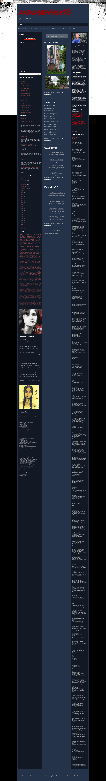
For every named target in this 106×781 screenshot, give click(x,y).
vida (29, 243)
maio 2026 (24, 184)
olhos (28, 283)
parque (23, 301)
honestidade (35, 262)
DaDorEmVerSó (45, 12)
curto (37, 291)
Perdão (24, 279)
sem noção (27, 304)
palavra (39, 252)
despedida (32, 257)
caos (33, 289)
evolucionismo (23, 250)
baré (33, 288)
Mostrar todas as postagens (58, 36)
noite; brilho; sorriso (36, 299)
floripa (32, 277)
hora (28, 296)
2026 (22, 178)
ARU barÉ (23, 81)
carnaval (35, 289)
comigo (35, 260)
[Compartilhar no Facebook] (49, 94)
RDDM (32, 271)
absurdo (28, 234)
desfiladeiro (31, 292)
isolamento (21, 298)
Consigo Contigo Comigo (26, 85)
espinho (20, 295)
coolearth (25, 291)
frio (33, 295)
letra (36, 298)
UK (28, 279)
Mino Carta (33, 285)
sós (40, 283)
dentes (28, 292)
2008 (22, 224)
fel (24, 277)
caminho (39, 279)
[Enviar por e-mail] (45, 94)
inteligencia (36, 277)
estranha (24, 295)
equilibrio (26, 262)
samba (40, 303)
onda (35, 269)
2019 (22, 202)
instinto (35, 297)
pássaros (21, 303)
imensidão (38, 257)
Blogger (53, 776)
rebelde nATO (24, 102)
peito (35, 301)
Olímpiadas (37, 285)
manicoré (39, 298)
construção (21, 291)
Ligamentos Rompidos (26, 93)
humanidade (22, 249)
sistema (20, 305)
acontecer (22, 237)
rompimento (34, 256)
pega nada (32, 283)
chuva (31, 290)
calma (30, 289)
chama (32, 260)
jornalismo (25, 298)
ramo (27, 303)
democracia (27, 280)
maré (22, 299)
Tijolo (40, 285)
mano (20, 299)
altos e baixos (28, 253)
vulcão (21, 236)
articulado (22, 240)
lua (29, 282)
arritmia (33, 237)
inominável (32, 297)
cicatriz (34, 290)
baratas (31, 288)
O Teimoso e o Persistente (27, 129)
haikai (20, 296)
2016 (22, 208)
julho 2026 (24, 180)
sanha (21, 253)
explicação (21, 261)
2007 (22, 226)
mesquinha (26, 258)
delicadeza (21, 275)
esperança (37, 234)
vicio (30, 274)
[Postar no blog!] (46, 94)
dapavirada (34, 243)
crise (30, 272)
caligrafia (27, 289)
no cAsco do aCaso (25, 95)
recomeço (38, 242)
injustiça (21, 258)
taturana (37, 305)
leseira (30, 269)
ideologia (20, 297)
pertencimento (21, 302)
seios (23, 304)
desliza (36, 272)
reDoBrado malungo (25, 103)
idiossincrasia (23, 245)
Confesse (23, 159)
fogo (31, 280)
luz (40, 277)
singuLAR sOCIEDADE (26, 107)
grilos (40, 280)
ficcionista (28, 277)
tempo (35, 264)
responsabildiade (23, 264)
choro (27, 272)
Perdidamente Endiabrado (27, 98)
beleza (39, 243)
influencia (38, 250)
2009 (22, 222)
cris (24, 280)
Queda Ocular (24, 100)
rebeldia (21, 248)
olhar (30, 261)
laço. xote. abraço (32, 298)
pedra (33, 301)
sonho (29, 305)
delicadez (33, 268)
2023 (22, 194)
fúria (38, 280)
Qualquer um (51, 148)
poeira (28, 256)
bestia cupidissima (25, 83)
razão (37, 278)
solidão (26, 305)
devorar (39, 292)
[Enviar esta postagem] (62, 92)
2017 (22, 206)
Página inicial (56, 230)
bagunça (27, 288)
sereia (37, 283)
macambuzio (35, 263)
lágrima (27, 267)
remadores (36, 303)
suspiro (30, 264)
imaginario (21, 263)
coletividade (26, 268)
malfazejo (32, 282)
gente (35, 295)
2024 (22, 192)
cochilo (37, 290)
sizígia (24, 305)
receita (31, 303)
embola (37, 268)
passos (27, 301)
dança (32, 272)
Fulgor (29, 284)
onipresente (38, 273)
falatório (32, 255)
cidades (21, 280)
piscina (26, 302)
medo (25, 299)
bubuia (20, 289)
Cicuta (26, 284)
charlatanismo (22, 272)
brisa (40, 288)
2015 (22, 210)
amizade (29, 248)
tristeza (26, 274)
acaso (30, 245)
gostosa (30, 262)
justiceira (26, 269)
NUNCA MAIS (51, 42)
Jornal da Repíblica (34, 284)
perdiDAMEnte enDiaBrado (27, 144)
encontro (32, 239)
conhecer (21, 252)
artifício (20, 288)
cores (32, 291)
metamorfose (28, 299)
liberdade (38, 239)
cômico (39, 260)
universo (21, 246)
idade (31, 296)
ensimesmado (22, 256)
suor (31, 305)
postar (20, 274)
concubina (33, 266)
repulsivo (39, 269)
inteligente (39, 297)
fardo (26, 261)
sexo (40, 278)
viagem (20, 279)
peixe (38, 301)
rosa (20, 271)
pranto (35, 302)
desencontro (28, 252)
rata (29, 303)
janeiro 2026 (25, 188)
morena (30, 273)
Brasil (40, 264)
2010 (22, 220)
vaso (20, 284)
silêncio (21, 268)
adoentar (21, 266)
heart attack (24, 296)
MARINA (20, 285)
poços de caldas (23, 278)
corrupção (38, 266)
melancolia (38, 246)
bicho (35, 288)
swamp (34, 305)
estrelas (27, 295)
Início (21, 24)
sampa (20, 304)
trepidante (30, 236)
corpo (34, 291)
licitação (26, 282)
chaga (29, 290)
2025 (22, 190)
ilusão (39, 262)
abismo (28, 237)
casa (40, 274)
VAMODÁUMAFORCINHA (27, 112)
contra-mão (38, 248)
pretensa (39, 258)
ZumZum (24, 182)
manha (39, 263)
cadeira (23, 289)
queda (31, 249)
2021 (22, 198)
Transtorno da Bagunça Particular (28, 109)
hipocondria (21, 282)
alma (25, 266)
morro (34, 273)
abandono (38, 237)
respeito (21, 260)
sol (23, 274)
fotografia (34, 280)
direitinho (23, 86)
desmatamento (34, 275)
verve (39, 236)
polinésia (32, 302)
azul (25, 288)
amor (21, 234)
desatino (28, 240)
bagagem (39, 271)
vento (40, 256)
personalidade (33, 258)
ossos (20, 301)
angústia (21, 257)
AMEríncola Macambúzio (26, 79)
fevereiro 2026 (25, 186)
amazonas (32, 279)
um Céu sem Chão (25, 110)
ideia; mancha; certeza (36, 296)
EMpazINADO (51, 187)
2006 (22, 228)
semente (31, 304)
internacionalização (23, 273)
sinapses (34, 261)
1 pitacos (58, 223)
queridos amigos (31, 278)
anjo (36, 279)
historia (39, 272)
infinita (28, 297)
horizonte (21, 269)
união (20, 243)
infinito (34, 252)
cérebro (39, 291)
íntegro (24, 271)
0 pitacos (58, 92)
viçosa (33, 274)
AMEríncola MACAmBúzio (27, 151)
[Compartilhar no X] (47, 94)
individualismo (31, 250)
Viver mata (23, 118)
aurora (23, 288)
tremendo (38, 255)
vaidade (39, 261)
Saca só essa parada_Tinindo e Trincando (30, 167)
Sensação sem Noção (26, 105)
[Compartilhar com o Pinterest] (50, 94)
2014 (22, 212)
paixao (39, 245)
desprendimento (23, 239)
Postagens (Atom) (53, 233)
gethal (38, 295)
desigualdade (36, 292)
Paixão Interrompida (25, 97)
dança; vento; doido (22, 292)
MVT (26, 285)
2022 (22, 196)
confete (40, 290)
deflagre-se (30, 246)
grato (40, 295)
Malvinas (28, 285)
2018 (22, 204)
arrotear (36, 274)
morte (25, 283)
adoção (28, 260)
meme (35, 282)
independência (28, 263)
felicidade (31, 295)
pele (40, 301)
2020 (22, 200)
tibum (40, 305)
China (23, 284)
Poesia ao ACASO (30, 38)
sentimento (35, 304)
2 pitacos (58, 177)
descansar (27, 275)
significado (39, 304)
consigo (26, 257)
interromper (22, 267)
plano (29, 302)
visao (34, 245)
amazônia (21, 262)
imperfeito (25, 297)
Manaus (28, 271)
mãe (31, 299)
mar (33, 269)
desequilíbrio (22, 242)
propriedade (39, 302)
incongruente (31, 242)
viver (33, 240)
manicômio (33, 267)
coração (27, 255)
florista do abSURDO (25, 90)
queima (24, 303)
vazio (25, 260)
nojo (40, 299)
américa (29, 266)
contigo (39, 249)
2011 (22, 218)
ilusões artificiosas (25, 91)
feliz (40, 268)
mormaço (21, 283)
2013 (22, 214)
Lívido (40, 284)
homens (25, 243)
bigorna (38, 288)
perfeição (39, 267)
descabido (38, 240)
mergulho (39, 282)
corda (29, 291)
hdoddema (74, 775)
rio (35, 283)
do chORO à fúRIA (25, 88)
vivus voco (50, 102)
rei (33, 303)
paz (30, 301)
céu (30, 268)
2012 (22, 216)
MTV (24, 285)
